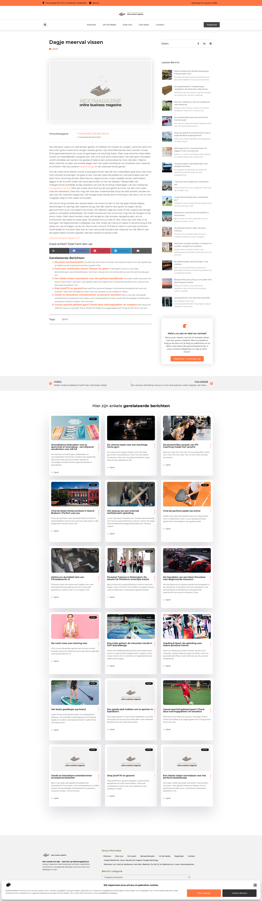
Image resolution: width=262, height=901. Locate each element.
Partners (91, 24)
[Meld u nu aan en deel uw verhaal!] (187, 325)
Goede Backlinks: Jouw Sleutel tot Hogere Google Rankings (131, 860)
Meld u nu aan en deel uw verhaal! (187, 333)
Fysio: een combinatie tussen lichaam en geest (82, 268)
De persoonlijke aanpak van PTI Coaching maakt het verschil (180, 445)
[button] (255, 885)
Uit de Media (164, 856)
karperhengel (87, 166)
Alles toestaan (204, 893)
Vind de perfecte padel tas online (181, 511)
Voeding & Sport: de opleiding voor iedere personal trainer (182, 644)
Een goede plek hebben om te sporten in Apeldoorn (130, 710)
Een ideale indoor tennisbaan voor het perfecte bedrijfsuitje (89, 278)
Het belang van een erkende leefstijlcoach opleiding (123, 512)
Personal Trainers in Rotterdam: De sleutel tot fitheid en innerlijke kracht (128, 578)
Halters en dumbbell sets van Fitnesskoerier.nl (67, 578)
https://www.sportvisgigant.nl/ (64, 238)
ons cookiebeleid (101, 893)
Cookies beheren (239, 893)
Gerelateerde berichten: (90, 137)
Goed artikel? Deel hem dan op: (94, 133)
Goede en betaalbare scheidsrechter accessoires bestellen (88, 295)
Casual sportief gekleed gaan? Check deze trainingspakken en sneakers (96, 304)
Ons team (144, 24)
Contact (160, 24)
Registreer (179, 856)
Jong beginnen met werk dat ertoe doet (192, 298)
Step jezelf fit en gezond (68, 288)
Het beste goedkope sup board (68, 709)
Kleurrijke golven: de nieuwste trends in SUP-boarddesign (129, 644)
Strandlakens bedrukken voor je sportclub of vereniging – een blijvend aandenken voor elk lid (72, 446)
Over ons (127, 24)
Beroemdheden (147, 856)
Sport (55, 49)
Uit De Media (109, 24)
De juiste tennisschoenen (69, 262)
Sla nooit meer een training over (69, 643)
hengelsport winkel (60, 188)
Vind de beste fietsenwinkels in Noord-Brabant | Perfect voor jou (73, 512)
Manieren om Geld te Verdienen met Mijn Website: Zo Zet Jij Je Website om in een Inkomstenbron (149, 864)
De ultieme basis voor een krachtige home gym (127, 445)
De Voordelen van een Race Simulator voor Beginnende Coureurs (184, 578)
